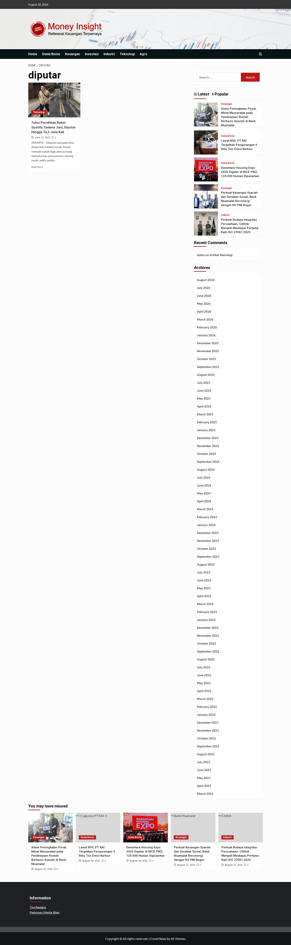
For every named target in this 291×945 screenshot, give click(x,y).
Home (32, 54)
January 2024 (206, 525)
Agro (143, 54)
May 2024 (204, 493)
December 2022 (208, 627)
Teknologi (127, 54)
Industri (109, 54)
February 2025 (207, 422)
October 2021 (206, 738)
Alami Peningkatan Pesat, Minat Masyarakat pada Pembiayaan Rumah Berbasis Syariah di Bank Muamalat (239, 117)
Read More (37, 166)
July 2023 (203, 572)
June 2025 (204, 390)
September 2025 (208, 367)
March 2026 (205, 319)
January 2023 (206, 620)
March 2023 (205, 604)
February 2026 (207, 327)
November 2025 (208, 351)
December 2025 (208, 343)
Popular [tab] (221, 94)
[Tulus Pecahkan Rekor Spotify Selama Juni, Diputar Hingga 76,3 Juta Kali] (54, 100)
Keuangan (72, 54)
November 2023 (208, 540)
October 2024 (206, 454)
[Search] (260, 54)
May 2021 (204, 778)
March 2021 (205, 793)
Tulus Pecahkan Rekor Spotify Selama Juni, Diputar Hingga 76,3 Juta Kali (53, 127)
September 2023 (208, 556)
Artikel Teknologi (221, 255)
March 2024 (205, 509)
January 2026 (206, 335)
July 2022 (203, 667)
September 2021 (208, 746)
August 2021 (206, 754)
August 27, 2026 (186, 865)
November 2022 (208, 635)
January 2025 (206, 430)
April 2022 (204, 691)
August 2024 (206, 469)
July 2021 (203, 762)
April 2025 (204, 406)
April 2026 (204, 311)
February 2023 (207, 612)
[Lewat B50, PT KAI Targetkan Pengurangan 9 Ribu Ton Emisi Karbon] (206, 142)
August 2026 (206, 280)
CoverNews (158, 938)
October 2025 (206, 359)
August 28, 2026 (44, 869)
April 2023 (204, 596)
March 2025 (205, 414)
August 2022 (206, 659)
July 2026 (203, 288)
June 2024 (204, 485)
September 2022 (208, 651)
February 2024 (207, 517)
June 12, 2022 (42, 137)
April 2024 (204, 501)
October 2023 (206, 548)
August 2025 (206, 374)
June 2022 (204, 675)
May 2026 (204, 303)
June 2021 (204, 770)
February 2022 (207, 706)
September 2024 (208, 461)
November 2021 (208, 730)
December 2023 (208, 533)
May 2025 (204, 398)
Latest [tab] (203, 94)
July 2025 (203, 382)
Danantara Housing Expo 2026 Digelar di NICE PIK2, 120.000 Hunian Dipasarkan (240, 172)
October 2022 (206, 643)
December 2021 (208, 722)
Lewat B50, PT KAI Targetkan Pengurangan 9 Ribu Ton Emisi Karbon (239, 145)
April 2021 (204, 786)
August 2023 (206, 564)
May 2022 (204, 683)
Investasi (92, 54)
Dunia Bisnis (51, 54)
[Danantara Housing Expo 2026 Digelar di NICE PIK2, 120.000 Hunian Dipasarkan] (206, 169)
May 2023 (204, 588)
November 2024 (208, 446)
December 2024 (208, 438)
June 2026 (204, 295)
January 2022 (206, 714)
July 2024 (203, 477)
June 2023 (204, 580)
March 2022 (205, 699)
